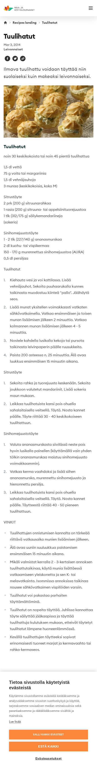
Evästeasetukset (48, 758)
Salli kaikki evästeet (48, 734)
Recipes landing (25, 23)
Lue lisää (15, 721)
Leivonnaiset (13, 49)
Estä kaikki (48, 746)
